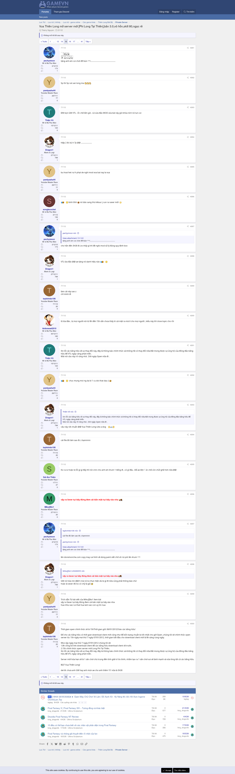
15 (66, 41)
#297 (192, 523)
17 (74, 41)
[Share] (187, 47)
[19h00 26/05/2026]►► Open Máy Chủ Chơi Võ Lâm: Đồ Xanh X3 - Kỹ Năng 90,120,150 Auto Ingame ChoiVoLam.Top (96, 698)
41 (82, 41)
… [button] (54, 41)
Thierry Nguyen (47, 30)
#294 (192, 434)
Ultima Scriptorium (75, 711)
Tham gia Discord (61, 11)
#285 (192, 166)
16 (70, 41)
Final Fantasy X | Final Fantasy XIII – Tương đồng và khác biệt (76, 708)
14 (62, 41)
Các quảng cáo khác (68, 702)
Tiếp (87, 41)
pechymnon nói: (69, 233)
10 (82, 702)
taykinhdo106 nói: (70, 530)
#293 (192, 404)
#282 (192, 77)
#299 (192, 594)
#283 (192, 107)
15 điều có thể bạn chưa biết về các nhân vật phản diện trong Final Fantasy (82, 725)
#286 (192, 196)
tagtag (50, 702)
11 (85, 702)
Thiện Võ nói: (68, 411)
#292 (192, 375)
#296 (192, 494)
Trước (44, 41)
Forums (45, 11)
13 (58, 41)
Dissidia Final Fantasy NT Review (63, 716)
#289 (192, 285)
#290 (192, 315)
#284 (192, 137)
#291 (192, 345)
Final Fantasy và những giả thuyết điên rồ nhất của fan (72, 733)
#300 (192, 623)
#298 (192, 564)
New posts (43, 17)
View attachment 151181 (73, 238)
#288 (192, 256)
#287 (192, 226)
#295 (192, 464)
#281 (192, 47)
